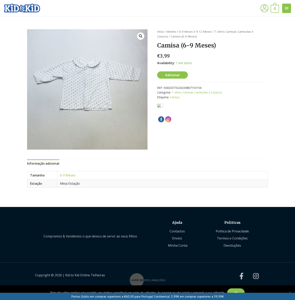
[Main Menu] (286, 8)
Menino (171, 31)
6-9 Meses (67, 175)
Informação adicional (43, 163)
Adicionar (172, 75)
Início (160, 31)
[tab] (43, 163)
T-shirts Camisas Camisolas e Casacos (197, 92)
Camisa (174, 97)
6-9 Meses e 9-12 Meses (195, 31)
